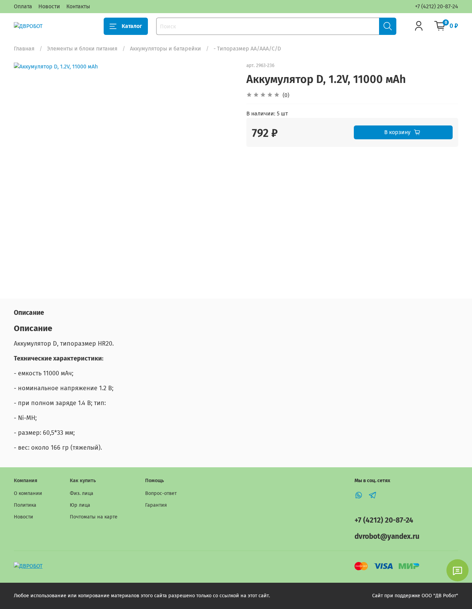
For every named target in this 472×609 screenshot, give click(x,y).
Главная (24, 48)
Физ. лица (81, 493)
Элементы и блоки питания (82, 48)
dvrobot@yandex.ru (387, 536)
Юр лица (80, 505)
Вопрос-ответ (161, 493)
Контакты (78, 6)
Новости (49, 6)
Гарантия (156, 505)
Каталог (132, 26)
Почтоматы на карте (93, 517)
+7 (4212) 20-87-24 (436, 6)
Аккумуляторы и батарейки (165, 48)
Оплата (23, 6)
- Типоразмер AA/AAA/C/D (247, 48)
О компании (28, 493)
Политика (25, 505)
